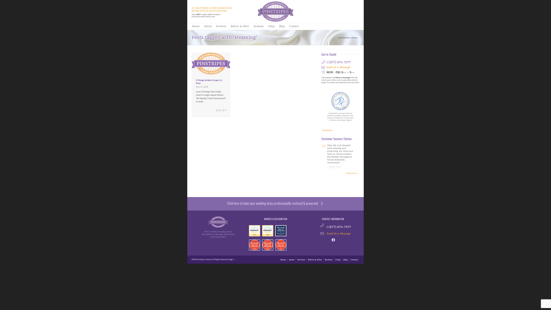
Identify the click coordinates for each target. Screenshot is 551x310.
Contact (294, 26)
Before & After (240, 26)
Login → (232, 259)
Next (356, 157)
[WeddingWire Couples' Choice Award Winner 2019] (267, 230)
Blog (282, 26)
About (208, 26)
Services (221, 26)
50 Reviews (327, 130)
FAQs (271, 26)
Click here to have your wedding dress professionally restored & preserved (272, 203)
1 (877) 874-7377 (338, 62)
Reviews (259, 26)
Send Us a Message (338, 67)
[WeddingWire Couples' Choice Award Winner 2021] (254, 230)
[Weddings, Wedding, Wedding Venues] (321, 130)
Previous (324, 157)
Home (196, 26)
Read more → (352, 173)
